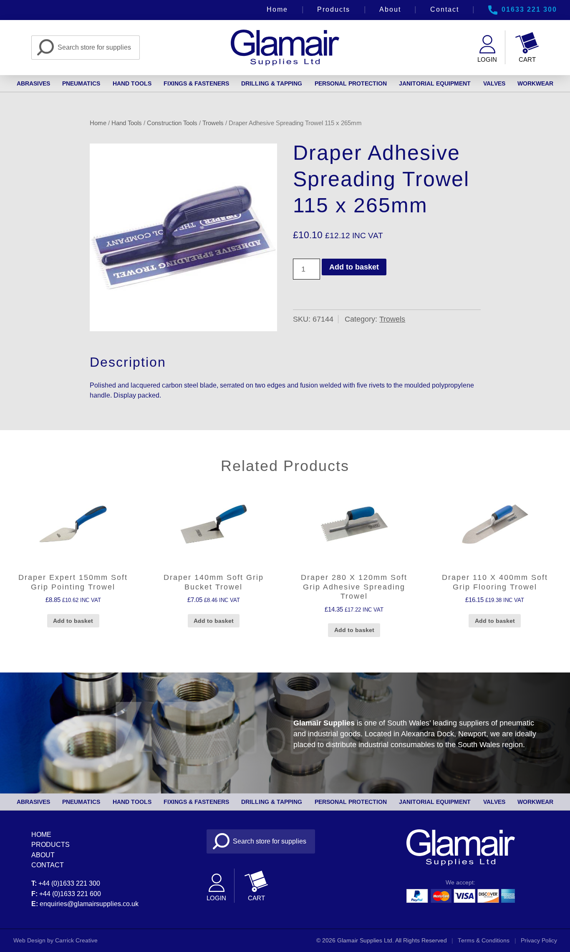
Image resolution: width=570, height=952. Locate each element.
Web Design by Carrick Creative (55, 940)
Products (333, 9)
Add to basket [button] (73, 620)
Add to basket (354, 267)
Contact (444, 9)
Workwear (535, 83)
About (390, 9)
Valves (494, 83)
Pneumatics (81, 83)
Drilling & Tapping (271, 83)
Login (487, 59)
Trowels (213, 122)
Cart (527, 59)
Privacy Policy (539, 940)
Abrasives (33, 83)
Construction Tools (172, 122)
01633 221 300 (529, 9)
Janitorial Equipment (435, 83)
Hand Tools (132, 83)
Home (277, 9)
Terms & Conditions (483, 940)
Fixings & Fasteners (196, 83)
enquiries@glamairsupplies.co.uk (89, 903)
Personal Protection (351, 83)
